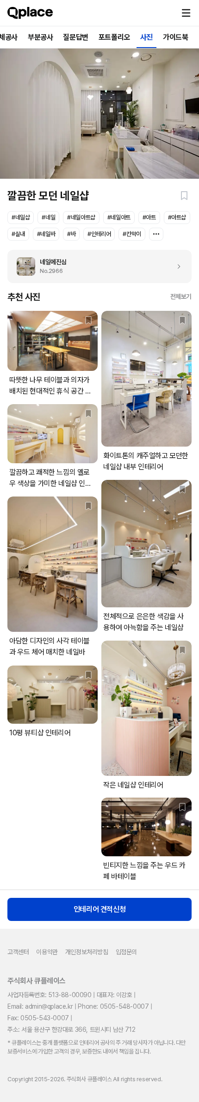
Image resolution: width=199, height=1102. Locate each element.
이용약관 (46, 952)
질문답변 (75, 37)
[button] (186, 12)
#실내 (18, 233)
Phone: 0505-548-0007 (113, 1006)
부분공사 (40, 37)
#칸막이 (132, 233)
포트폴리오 (114, 37)
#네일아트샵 (81, 217)
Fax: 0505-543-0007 (38, 1018)
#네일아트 (119, 217)
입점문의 (126, 952)
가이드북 (175, 37)
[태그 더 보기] (156, 234)
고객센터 (18, 952)
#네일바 (46, 233)
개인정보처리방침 (86, 952)
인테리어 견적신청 (99, 909)
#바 (71, 233)
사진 (146, 37)
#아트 (149, 217)
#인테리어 (99, 233)
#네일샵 (21, 217)
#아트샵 (177, 217)
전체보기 (181, 296)
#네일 (48, 217)
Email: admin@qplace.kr (40, 1006)
